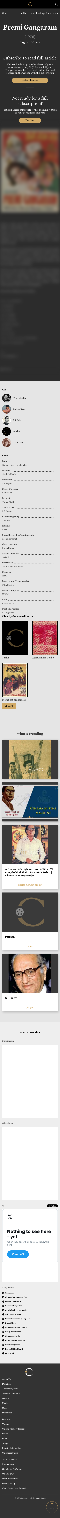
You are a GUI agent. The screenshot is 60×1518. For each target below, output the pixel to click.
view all (9, 706)
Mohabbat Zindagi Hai (14, 699)
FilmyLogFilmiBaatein (15, 1340)
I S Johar (18, 420)
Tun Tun (18, 442)
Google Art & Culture (12, 1468)
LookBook (9, 1353)
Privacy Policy (8, 1483)
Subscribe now (30, 80)
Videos (5, 1424)
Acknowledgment (10, 1388)
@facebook (7, 1123)
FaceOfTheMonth (13, 1301)
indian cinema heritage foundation (39, 13)
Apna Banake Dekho (43, 657)
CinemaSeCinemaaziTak (16, 1297)
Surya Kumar (8, 548)
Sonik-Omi (7, 492)
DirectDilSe (10, 1323)
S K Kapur (7, 483)
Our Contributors (10, 1478)
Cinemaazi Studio (10, 1452)
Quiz (4, 1407)
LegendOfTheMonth (14, 1349)
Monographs (8, 1464)
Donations (7, 1383)
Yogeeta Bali (20, 398)
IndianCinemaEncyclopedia (17, 1319)
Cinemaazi (9, 1293)
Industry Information (11, 1447)
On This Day (8, 1473)
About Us (6, 1379)
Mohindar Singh (9, 538)
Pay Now (30, 120)
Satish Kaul (19, 409)
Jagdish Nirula (30, 42)
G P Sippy (11, 998)
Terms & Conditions (11, 1393)
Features (6, 1419)
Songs (5, 1443)
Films (4, 1438)
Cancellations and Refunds (14, 1488)
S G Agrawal (8, 612)
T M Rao (6, 520)
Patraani (10, 936)
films (4, 13)
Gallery (5, 1398)
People (5, 1433)
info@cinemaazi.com (38, 1498)
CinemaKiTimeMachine (16, 1327)
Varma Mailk (8, 502)
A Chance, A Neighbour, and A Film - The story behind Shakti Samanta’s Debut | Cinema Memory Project (30, 872)
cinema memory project (30, 884)
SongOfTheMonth (13, 1332)
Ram (4, 575)
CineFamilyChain (13, 1345)
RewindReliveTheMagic (16, 1310)
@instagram (8, 1041)
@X (4, 1205)
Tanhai (5, 657)
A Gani (5, 557)
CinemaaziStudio (12, 1336)
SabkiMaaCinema (13, 1314)
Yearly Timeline (9, 1459)
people (30, 1007)
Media (5, 1402)
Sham (4, 529)
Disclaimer (7, 1412)
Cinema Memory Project (13, 1428)
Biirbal (16, 431)
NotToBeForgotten (13, 1306)
